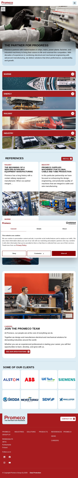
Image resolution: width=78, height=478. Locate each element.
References (56, 432)
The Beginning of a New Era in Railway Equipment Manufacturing (19, 169)
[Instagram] (4, 463)
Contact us (67, 419)
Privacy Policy (21, 245)
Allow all (64, 253)
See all (66, 159)
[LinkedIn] (4, 457)
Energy (8, 94)
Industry (8, 133)
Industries (19, 432)
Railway (8, 113)
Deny (14, 253)
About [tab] (64, 228)
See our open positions (16, 351)
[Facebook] (10, 457)
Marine (7, 74)
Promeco (67, 432)
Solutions (31, 432)
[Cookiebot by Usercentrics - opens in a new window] (67, 223)
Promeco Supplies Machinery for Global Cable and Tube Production (56, 169)
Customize (37, 253)
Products (43, 432)
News (53, 436)
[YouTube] (10, 463)
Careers (55, 440)
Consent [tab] (13, 228)
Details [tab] (39, 228)
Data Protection (35, 473)
